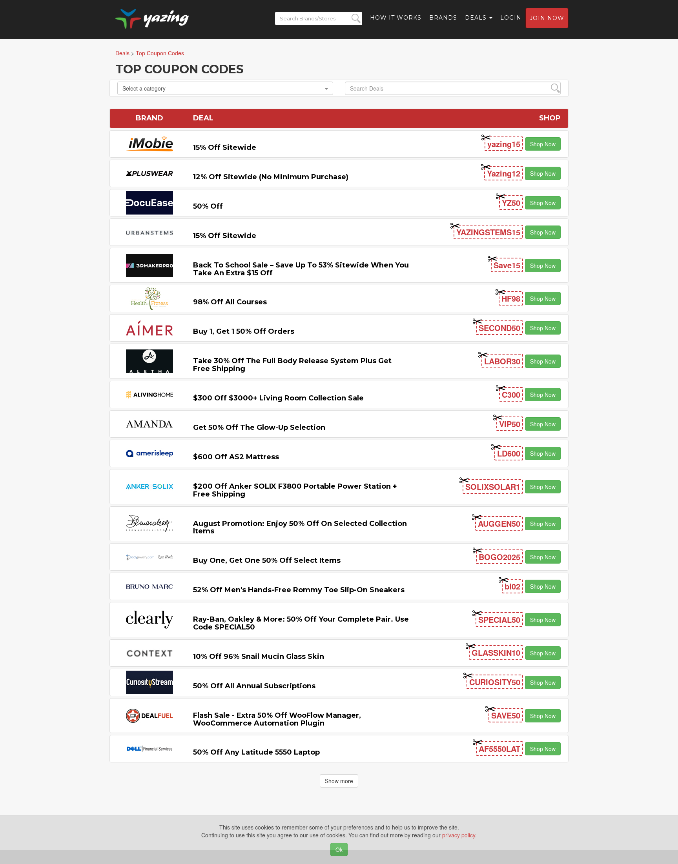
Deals (476, 17)
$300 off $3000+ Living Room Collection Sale (278, 398)
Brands (443, 17)
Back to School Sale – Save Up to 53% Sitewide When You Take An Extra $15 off (301, 269)
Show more (339, 781)
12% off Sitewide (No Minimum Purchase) (270, 177)
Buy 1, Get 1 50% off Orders (243, 331)
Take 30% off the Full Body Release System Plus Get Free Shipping (292, 365)
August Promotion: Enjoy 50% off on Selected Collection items (300, 527)
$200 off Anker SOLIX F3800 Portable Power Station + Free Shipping (295, 490)
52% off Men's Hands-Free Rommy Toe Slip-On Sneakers (299, 590)
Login (510, 17)
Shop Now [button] (543, 144)
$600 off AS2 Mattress (236, 457)
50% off (208, 206)
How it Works (395, 17)
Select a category (144, 88)
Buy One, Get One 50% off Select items (267, 560)
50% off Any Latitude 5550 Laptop (256, 752)
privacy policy (458, 835)
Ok (339, 849)
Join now (547, 18)
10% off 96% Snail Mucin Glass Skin (258, 656)
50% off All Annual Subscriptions (254, 686)
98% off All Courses (230, 302)
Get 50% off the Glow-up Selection (259, 427)
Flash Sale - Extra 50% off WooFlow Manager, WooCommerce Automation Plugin (277, 719)
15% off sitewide (224, 147)
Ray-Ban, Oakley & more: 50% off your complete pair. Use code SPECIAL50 (301, 623)
